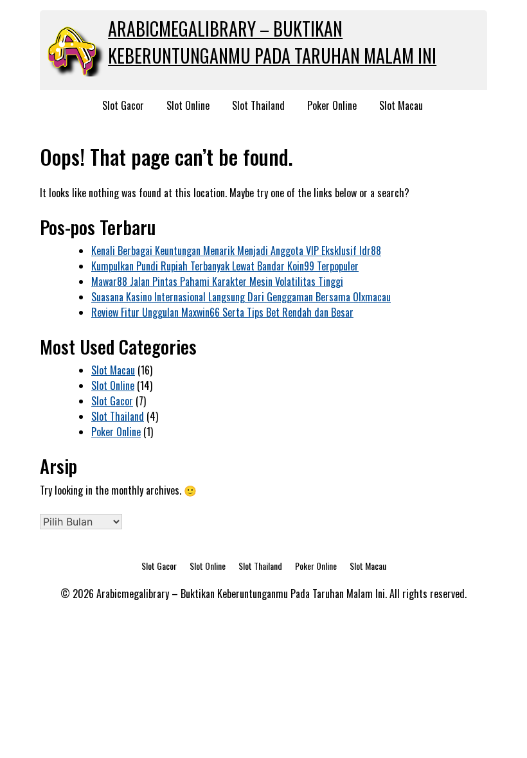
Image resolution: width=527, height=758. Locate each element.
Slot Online (188, 105)
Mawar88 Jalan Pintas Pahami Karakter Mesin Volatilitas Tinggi (217, 281)
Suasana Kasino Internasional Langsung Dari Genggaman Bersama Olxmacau (241, 296)
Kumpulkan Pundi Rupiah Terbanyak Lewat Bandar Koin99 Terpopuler (225, 266)
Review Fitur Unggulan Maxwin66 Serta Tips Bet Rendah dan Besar (222, 312)
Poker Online (332, 105)
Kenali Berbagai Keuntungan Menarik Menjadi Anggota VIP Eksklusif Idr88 (236, 250)
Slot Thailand (258, 105)
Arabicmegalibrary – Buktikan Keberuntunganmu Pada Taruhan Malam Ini (272, 42)
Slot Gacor (123, 105)
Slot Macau (401, 105)
